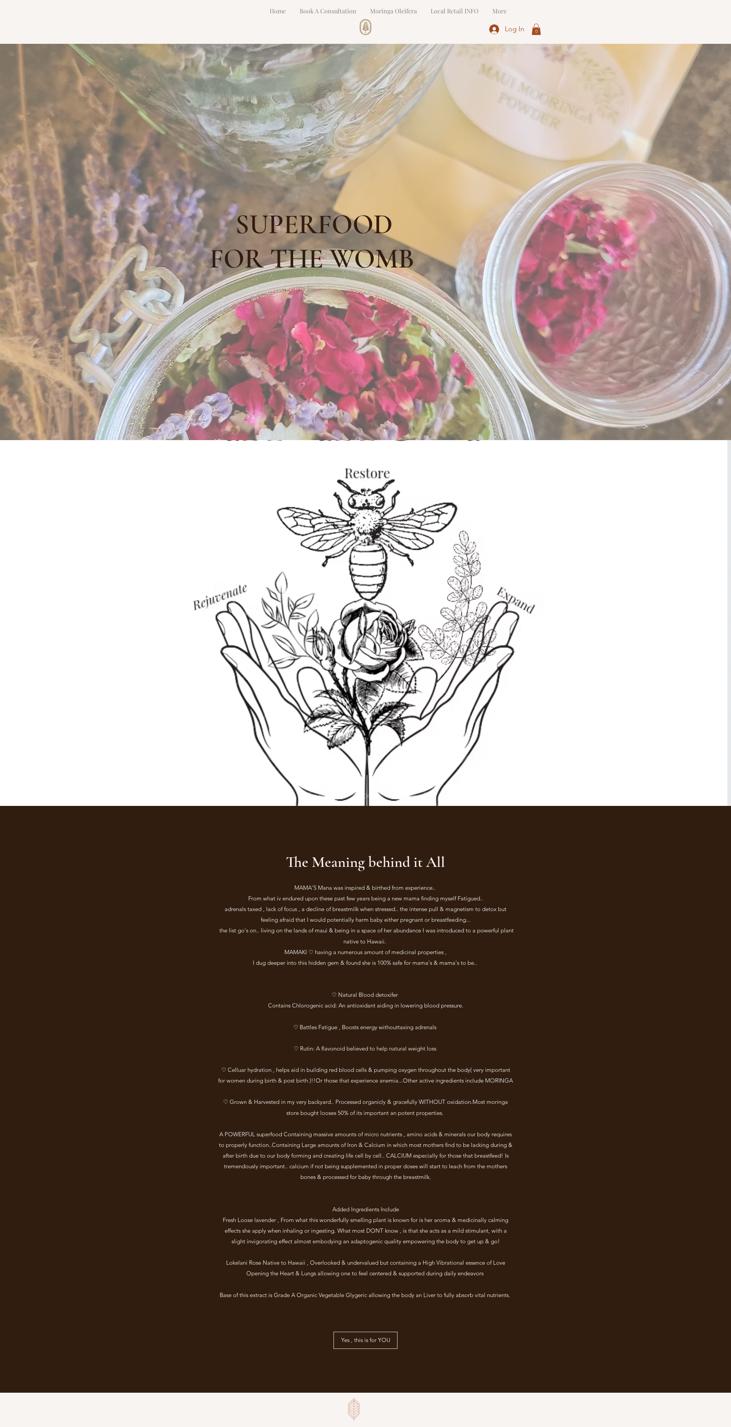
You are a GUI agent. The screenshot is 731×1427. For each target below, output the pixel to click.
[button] (536, 29)
